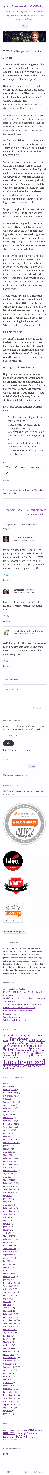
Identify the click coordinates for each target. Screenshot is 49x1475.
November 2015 (9, 1286)
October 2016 (8, 1252)
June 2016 (7, 1264)
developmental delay (31, 1043)
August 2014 (8, 1333)
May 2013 (7, 1379)
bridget (17, 1433)
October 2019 (8, 1168)
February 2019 (9, 1183)
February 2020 (9, 1158)
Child (32, 1040)
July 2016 (7, 1261)
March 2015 (8, 1311)
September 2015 (10, 1292)
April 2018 (7, 1205)
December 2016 (9, 1245)
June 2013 (7, 1376)
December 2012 (9, 1395)
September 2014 (10, 1330)
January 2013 (8, 1392)
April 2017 (7, 1233)
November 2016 (9, 1249)
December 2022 (10, 1124)
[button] (24, 823)
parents (7, 1055)
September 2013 (10, 1367)
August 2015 (8, 1295)
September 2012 (10, 1404)
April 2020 (7, 1152)
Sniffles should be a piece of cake (17, 1020)
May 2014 (7, 1342)
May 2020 (7, 1149)
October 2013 (8, 1364)
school (16, 1055)
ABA (16, 1035)
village (23, 1066)
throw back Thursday (34, 490)
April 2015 (7, 1308)
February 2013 (9, 1389)
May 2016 (7, 1267)
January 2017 (8, 1242)
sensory (25, 1055)
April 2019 (7, 1177)
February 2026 (9, 1090)
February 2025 (9, 1108)
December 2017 (9, 1211)
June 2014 (7, 1339)
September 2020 (10, 1143)
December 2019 (9, 1164)
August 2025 (8, 1105)
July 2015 (7, 1298)
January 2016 (8, 1280)
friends (24, 1048)
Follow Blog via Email (11, 720)
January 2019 (8, 1186)
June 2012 (7, 1414)
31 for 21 (8, 1035)
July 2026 (7, 1083)
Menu (24, 26)
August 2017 (8, 1221)
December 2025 (10, 1093)
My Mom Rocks (12, 510)
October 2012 (8, 1401)
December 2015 (9, 1283)
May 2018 (7, 1202)
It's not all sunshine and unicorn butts (19, 1008)
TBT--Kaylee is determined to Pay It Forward (22, 1005)
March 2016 (8, 1274)
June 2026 (7, 1086)
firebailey (19, 590)
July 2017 (6, 1224)
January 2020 (9, 1161)
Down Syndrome (12, 1045)
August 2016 (8, 1258)
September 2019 (10, 1171)
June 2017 (7, 1227)
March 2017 (8, 1236)
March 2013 (8, 1386)
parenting (37, 1052)
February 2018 (9, 1208)
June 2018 (7, 1199)
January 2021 (8, 1139)
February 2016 (9, 1277)
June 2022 (7, 1133)
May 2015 (7, 1305)
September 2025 (10, 1102)
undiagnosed (11, 1065)
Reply (5, 580)
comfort (40, 1040)
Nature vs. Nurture (10, 1001)
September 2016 (10, 1255)
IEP (12, 1050)
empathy (29, 1045)
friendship (35, 1048)
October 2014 (8, 1326)
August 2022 (8, 1130)
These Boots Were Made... (14, 989)
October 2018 (8, 1192)
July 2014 (7, 1336)
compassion (10, 1043)
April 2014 (7, 1345)
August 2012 (8, 1408)
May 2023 (7, 1111)
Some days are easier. (12, 1017)
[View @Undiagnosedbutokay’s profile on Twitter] (7, 1454)
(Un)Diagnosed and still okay (24, 5)
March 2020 (8, 1155)
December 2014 (9, 1320)
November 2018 (9, 1189)
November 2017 (9, 1214)
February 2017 (9, 1239)
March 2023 (8, 1118)
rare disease (33, 1437)
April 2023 (7, 1115)
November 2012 (9, 1398)
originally (18, 68)
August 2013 (8, 1370)
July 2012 (7, 1411)
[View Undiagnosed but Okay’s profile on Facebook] (4, 1454)
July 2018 (7, 1196)
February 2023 (9, 1121)
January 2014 (8, 1355)
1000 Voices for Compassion (13, 1430)
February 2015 (9, 1314)
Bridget (18, 1039)
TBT (16, 1057)
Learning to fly (9, 1014)
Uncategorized (24, 1062)
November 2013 (9, 1361)
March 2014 (8, 1348)
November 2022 (10, 1127)
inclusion (15, 1052)
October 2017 (8, 1217)
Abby (23, 1035)
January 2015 (8, 1317)
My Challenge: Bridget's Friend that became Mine (24, 998)
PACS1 (26, 1052)
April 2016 (7, 1270)
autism (31, 1035)
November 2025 (10, 1096)
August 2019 (8, 1174)
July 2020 (7, 1146)
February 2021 (9, 1136)
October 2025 (9, 1099)
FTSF (6, 1050)
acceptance (33, 1429)
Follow (8, 743)
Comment (37, 708)
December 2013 (9, 1358)
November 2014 (9, 1323)
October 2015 (8, 1289)
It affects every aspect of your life (17, 1011)
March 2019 (8, 1180)
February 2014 (9, 1351)
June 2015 (7, 1302)
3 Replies (7, 58)
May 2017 (7, 1230)
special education (10, 1439)
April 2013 (7, 1383)
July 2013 (7, 1373)
